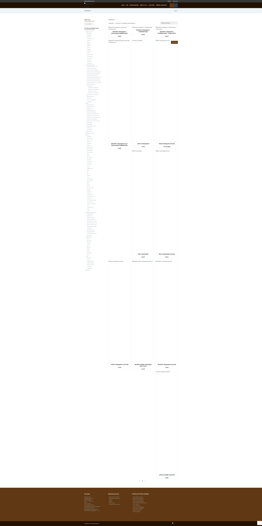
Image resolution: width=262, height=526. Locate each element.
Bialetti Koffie (90, 147)
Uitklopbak (89, 59)
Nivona (88, 184)
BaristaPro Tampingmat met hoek (167, 364)
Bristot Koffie (89, 152)
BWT (88, 154)
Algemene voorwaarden (114, 497)
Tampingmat (90, 56)
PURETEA (89, 193)
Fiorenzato (89, 164)
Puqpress (89, 49)
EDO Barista (89, 161)
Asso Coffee (89, 140)
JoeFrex (88, 175)
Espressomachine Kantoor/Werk (94, 77)
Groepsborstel (90, 214)
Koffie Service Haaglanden (138, 507)
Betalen (110, 501)
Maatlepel (89, 43)
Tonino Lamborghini (91, 203)
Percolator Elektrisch (91, 99)
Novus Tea (89, 257)
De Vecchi (89, 159)
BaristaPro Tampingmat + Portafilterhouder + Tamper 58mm (167, 32)
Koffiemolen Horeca (92, 91)
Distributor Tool (90, 38)
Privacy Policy (112, 502)
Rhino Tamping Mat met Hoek (167, 254)
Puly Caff (89, 191)
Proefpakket (89, 129)
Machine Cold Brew (91, 219)
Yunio (88, 210)
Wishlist (169, 1)
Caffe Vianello (136, 504)
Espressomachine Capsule (92, 70)
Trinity (88, 254)
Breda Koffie (89, 150)
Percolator (89, 98)
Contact (110, 500)
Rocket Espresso (90, 196)
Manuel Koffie (90, 180)
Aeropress (89, 136)
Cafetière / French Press (92, 66)
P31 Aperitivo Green (137, 510)
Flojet (88, 166)
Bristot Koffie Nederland (138, 500)
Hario (88, 170)
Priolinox (89, 189)
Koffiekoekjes (90, 122)
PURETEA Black (90, 261)
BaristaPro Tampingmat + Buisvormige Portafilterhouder (119, 32)
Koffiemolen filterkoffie (93, 87)
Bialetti (88, 145)
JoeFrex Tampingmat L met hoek (119, 364)
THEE (127, 5)
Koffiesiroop (89, 127)
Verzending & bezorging (114, 504)
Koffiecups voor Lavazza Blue (93, 120)
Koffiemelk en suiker (91, 126)
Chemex (89, 243)
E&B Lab (88, 247)
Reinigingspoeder (90, 230)
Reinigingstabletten (91, 231)
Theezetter (89, 101)
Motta (88, 182)
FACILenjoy (89, 163)
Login (93, 1)
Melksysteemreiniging (91, 226)
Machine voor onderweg (92, 94)
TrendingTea (89, 268)
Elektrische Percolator (91, 68)
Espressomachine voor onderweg (94, 82)
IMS (88, 173)
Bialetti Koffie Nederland (138, 498)
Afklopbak (89, 33)
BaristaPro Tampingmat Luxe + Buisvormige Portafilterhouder (119, 144)
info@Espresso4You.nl (92, 502)
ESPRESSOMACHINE (134, 5)
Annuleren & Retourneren (114, 498)
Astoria (88, 141)
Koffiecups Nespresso (91, 112)
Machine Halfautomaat (92, 222)
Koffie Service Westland (138, 508)
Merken (87, 135)
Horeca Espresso (136, 505)
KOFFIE (123, 5)
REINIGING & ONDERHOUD (161, 5)
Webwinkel (88, 270)
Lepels (88, 42)
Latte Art (89, 40)
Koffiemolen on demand (93, 92)
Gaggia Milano (90, 168)
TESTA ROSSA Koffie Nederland (140, 502)
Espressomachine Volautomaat (94, 80)
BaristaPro (89, 143)
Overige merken (90, 187)
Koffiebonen (89, 108)
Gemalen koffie (90, 104)
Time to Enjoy (90, 202)
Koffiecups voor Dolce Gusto (93, 115)
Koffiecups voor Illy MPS (92, 119)
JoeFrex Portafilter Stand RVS (167, 475)
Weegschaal (89, 63)
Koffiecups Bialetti (91, 110)
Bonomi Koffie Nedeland (138, 501)
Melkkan (89, 45)
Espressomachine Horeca (92, 75)
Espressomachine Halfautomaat (94, 71)
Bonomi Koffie (90, 148)
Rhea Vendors (90, 194)
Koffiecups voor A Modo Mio (93, 113)
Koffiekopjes (89, 124)
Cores (88, 245)
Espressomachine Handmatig (93, 73)
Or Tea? (88, 186)
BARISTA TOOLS (143, 5)
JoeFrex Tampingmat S (143, 143)
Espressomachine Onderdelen (93, 79)
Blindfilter (89, 36)
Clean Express (90, 157)
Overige (88, 47)
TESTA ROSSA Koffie (91, 200)
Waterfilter (89, 235)
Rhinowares (89, 252)
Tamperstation (90, 54)
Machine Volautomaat (91, 224)
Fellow (88, 249)
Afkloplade (89, 35)
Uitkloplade (89, 61)
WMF (88, 209)
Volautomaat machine (92, 233)
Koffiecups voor (89, 131)
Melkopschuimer (90, 96)
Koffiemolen (89, 86)
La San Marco (90, 178)
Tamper (88, 52)
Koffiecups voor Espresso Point (93, 117)
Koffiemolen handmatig (93, 89)
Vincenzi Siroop (90, 207)
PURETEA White (90, 263)
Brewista (89, 242)
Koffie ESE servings (91, 106)
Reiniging (89, 51)
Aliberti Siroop (90, 138)
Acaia (88, 238)
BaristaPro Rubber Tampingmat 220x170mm (143, 365)
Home (175, 10)
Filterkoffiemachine (91, 84)
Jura (88, 177)
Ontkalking (89, 228)
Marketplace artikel (90, 133)
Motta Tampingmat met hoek (167, 143)
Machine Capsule (90, 217)
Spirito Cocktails (136, 511)
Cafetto (88, 155)
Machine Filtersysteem (92, 221)
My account (175, 1)
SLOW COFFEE (151, 5)
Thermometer (90, 58)
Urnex (88, 205)
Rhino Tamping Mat (143, 254)
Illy (87, 171)
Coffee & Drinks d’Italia (138, 497)
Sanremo (89, 198)
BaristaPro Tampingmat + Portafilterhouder (143, 30)
